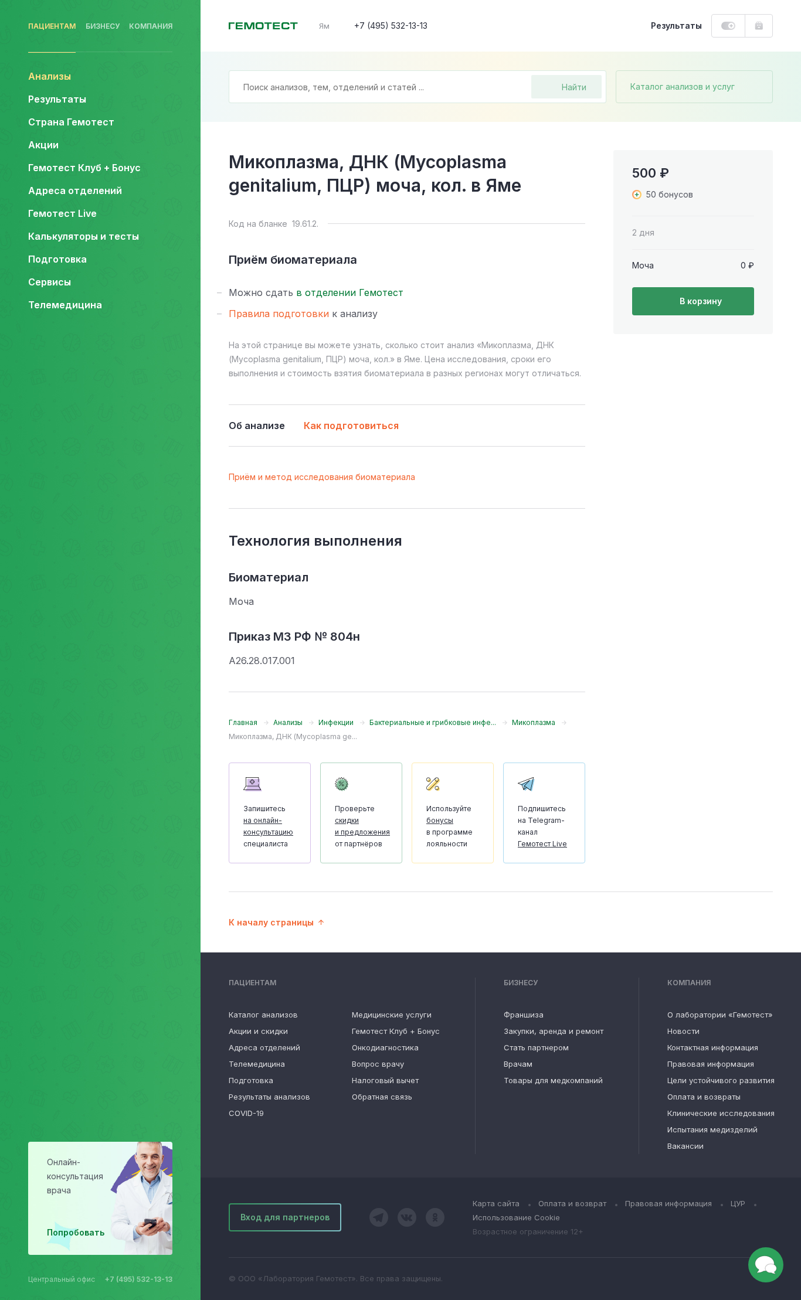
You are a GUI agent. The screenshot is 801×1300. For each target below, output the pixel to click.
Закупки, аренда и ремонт (553, 1031)
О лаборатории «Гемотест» (720, 1014)
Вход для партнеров (285, 1217)
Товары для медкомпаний (553, 1080)
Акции (43, 145)
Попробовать (75, 1232)
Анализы (49, 76)
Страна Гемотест (71, 122)
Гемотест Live (62, 213)
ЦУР (738, 1203)
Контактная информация (712, 1047)
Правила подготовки (279, 313)
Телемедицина (65, 305)
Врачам (518, 1063)
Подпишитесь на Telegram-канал (542, 826)
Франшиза (524, 1014)
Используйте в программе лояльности (449, 826)
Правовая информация (710, 1063)
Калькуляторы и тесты (83, 236)
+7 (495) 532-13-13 (138, 1279)
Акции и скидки (258, 1031)
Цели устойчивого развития (721, 1080)
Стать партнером (536, 1047)
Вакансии (685, 1146)
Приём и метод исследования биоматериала (322, 477)
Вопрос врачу (378, 1063)
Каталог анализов (263, 1014)
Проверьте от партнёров (362, 826)
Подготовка (251, 1080)
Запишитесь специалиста (268, 826)
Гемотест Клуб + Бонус (84, 167)
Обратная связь (382, 1096)
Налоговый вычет (385, 1080)
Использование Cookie (516, 1217)
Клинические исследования (721, 1113)
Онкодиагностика (385, 1047)
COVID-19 (246, 1113)
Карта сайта (496, 1203)
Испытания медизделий (712, 1129)
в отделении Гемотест (349, 292)
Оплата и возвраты (704, 1096)
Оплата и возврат (572, 1203)
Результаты (57, 99)
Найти (574, 87)
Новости (683, 1031)
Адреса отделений (75, 190)
